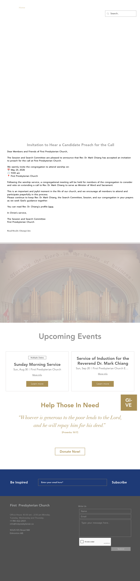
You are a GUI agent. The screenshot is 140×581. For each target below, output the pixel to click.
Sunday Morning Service (37, 364)
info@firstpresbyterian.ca (21, 524)
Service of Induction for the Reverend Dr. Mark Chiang (103, 361)
